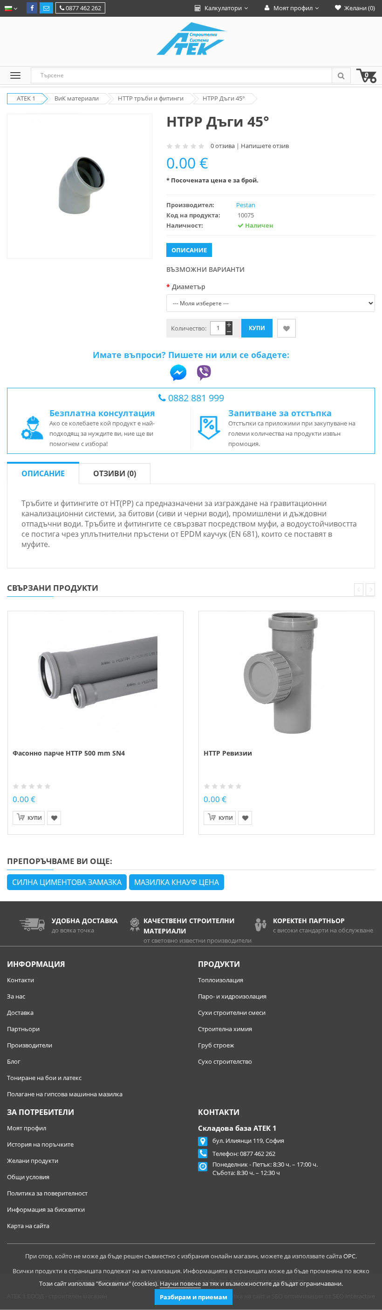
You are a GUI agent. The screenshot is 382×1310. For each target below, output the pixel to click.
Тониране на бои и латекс (44, 1078)
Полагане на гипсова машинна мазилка (65, 1094)
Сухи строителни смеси (232, 1012)
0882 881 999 (196, 398)
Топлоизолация (220, 980)
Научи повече (180, 1283)
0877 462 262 (82, 8)
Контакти (20, 980)
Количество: (188, 328)
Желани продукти (32, 1160)
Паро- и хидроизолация (232, 996)
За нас (16, 996)
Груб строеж (216, 1045)
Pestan (245, 205)
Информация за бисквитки (46, 1209)
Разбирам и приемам (193, 1297)
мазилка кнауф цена (176, 882)
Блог (13, 1061)
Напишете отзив (265, 146)
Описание (43, 473)
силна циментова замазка (67, 882)
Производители (29, 1045)
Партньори (23, 1029)
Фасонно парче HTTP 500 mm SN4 (69, 753)
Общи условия (28, 1177)
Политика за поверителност (47, 1193)
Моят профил (26, 1128)
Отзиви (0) (114, 473)
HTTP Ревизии (228, 753)
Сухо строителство (225, 1061)
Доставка (20, 1012)
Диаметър (188, 286)
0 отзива (223, 146)
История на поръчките (40, 1144)
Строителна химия (225, 1029)
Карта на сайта (28, 1226)
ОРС (349, 1256)
